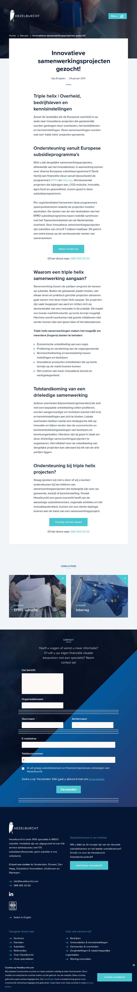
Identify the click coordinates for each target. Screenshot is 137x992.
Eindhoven (50, 868)
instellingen (49, 979)
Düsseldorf (22, 868)
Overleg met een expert (68, 521)
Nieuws (24, 35)
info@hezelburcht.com (26, 881)
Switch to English (22, 917)
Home (12, 35)
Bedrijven (75, 938)
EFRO (54, 180)
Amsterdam (40, 864)
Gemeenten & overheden (84, 946)
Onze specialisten (23, 958)
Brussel (52, 864)
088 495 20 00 (80, 258)
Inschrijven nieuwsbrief (89, 865)
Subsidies (19, 946)
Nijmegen (14, 872)
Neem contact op (68, 248)
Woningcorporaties (80, 958)
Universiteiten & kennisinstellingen (89, 942)
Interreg (67, 180)
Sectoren (19, 938)
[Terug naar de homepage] (24, 20)
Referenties (20, 950)
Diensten (19, 942)
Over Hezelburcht (23, 954)
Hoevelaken (36, 868)
